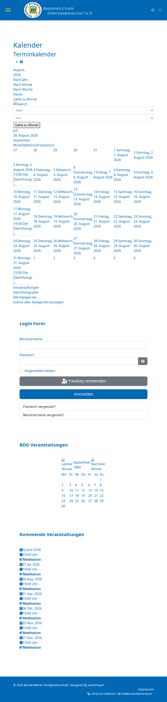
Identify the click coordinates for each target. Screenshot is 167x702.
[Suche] (83, 104)
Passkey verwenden (87, 381)
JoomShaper (96, 685)
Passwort (27, 355)
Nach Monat (22, 84)
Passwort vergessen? (39, 406)
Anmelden (83, 394)
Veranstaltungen (26, 287)
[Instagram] (160, 10)
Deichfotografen (26, 292)
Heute (18, 94)
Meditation (32, 559)
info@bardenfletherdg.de (136, 693)
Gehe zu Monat (25, 99)
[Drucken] (21, 61)
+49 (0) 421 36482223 (103, 693)
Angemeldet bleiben (39, 371)
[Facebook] (153, 10)
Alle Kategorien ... (26, 297)
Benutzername (31, 339)
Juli (15, 130)
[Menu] (8, 10)
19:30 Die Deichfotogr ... (23, 179)
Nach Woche (23, 89)
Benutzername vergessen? (43, 415)
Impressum (146, 689)
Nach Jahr (20, 79)
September (21, 140)
